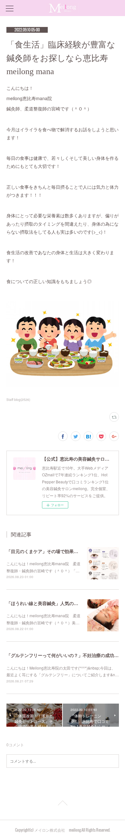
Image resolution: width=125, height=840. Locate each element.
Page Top (62, 804)
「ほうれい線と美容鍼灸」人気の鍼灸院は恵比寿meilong (64, 603)
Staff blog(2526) (18, 399)
